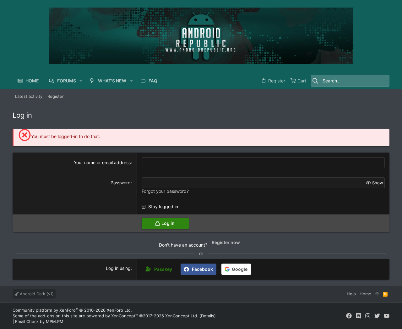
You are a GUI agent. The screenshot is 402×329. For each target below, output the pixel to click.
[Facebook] (349, 316)
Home (365, 293)
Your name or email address (102, 162)
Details (207, 315)
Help (351, 293)
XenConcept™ (124, 315)
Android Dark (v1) (36, 293)
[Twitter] (377, 316)
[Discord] (358, 316)
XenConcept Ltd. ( (183, 315)
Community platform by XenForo (72, 310)
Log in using (118, 268)
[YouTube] (386, 316)
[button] (81, 81)
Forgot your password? (165, 191)
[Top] (377, 293)
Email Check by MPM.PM (39, 321)
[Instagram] (368, 316)
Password (121, 182)
